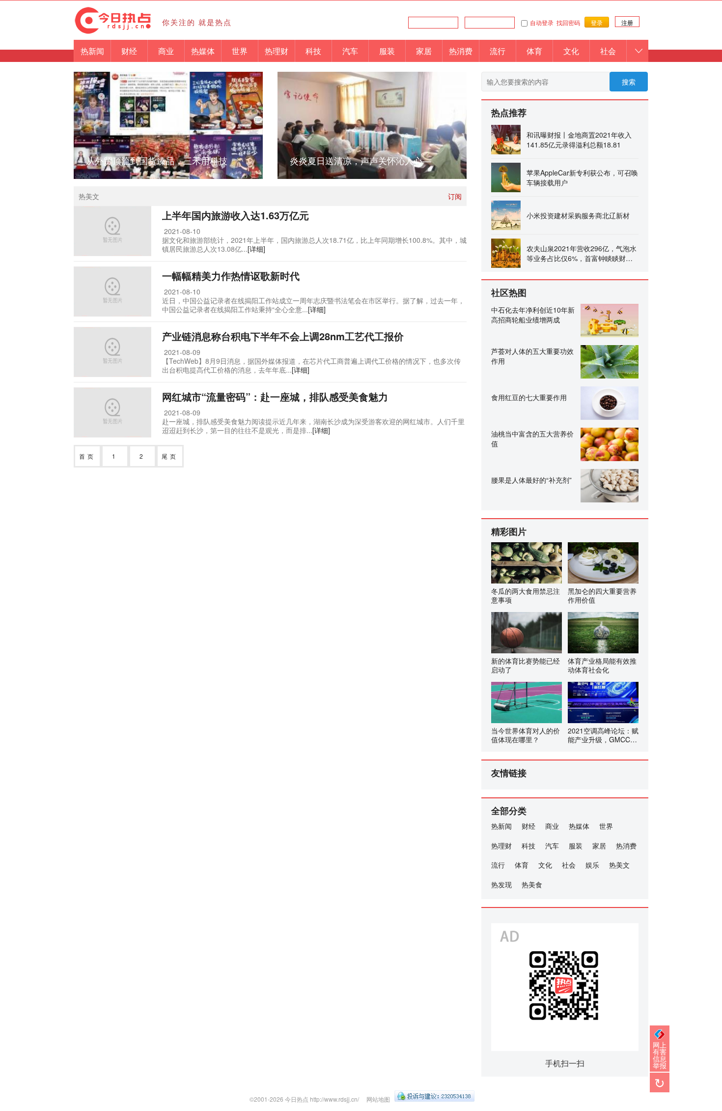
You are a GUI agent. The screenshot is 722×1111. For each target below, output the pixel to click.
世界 (240, 51)
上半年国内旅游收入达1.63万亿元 (235, 215)
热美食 (532, 884)
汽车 (350, 51)
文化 (571, 51)
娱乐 (592, 865)
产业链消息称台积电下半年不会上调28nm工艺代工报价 (283, 336)
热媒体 (203, 51)
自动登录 (542, 22)
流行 (497, 51)
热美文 (619, 865)
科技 (313, 51)
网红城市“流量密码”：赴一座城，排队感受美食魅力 (275, 396)
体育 (534, 51)
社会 (608, 51)
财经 (129, 51)
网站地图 (378, 1099)
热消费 (460, 51)
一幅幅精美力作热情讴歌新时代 (231, 275)
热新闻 (92, 51)
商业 (166, 51)
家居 (424, 51)
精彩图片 (509, 531)
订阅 (455, 196)
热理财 (276, 51)
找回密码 (568, 22)
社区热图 (509, 292)
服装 (387, 51)
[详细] (256, 249)
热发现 (501, 884)
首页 (87, 456)
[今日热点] (113, 33)
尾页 (170, 456)
